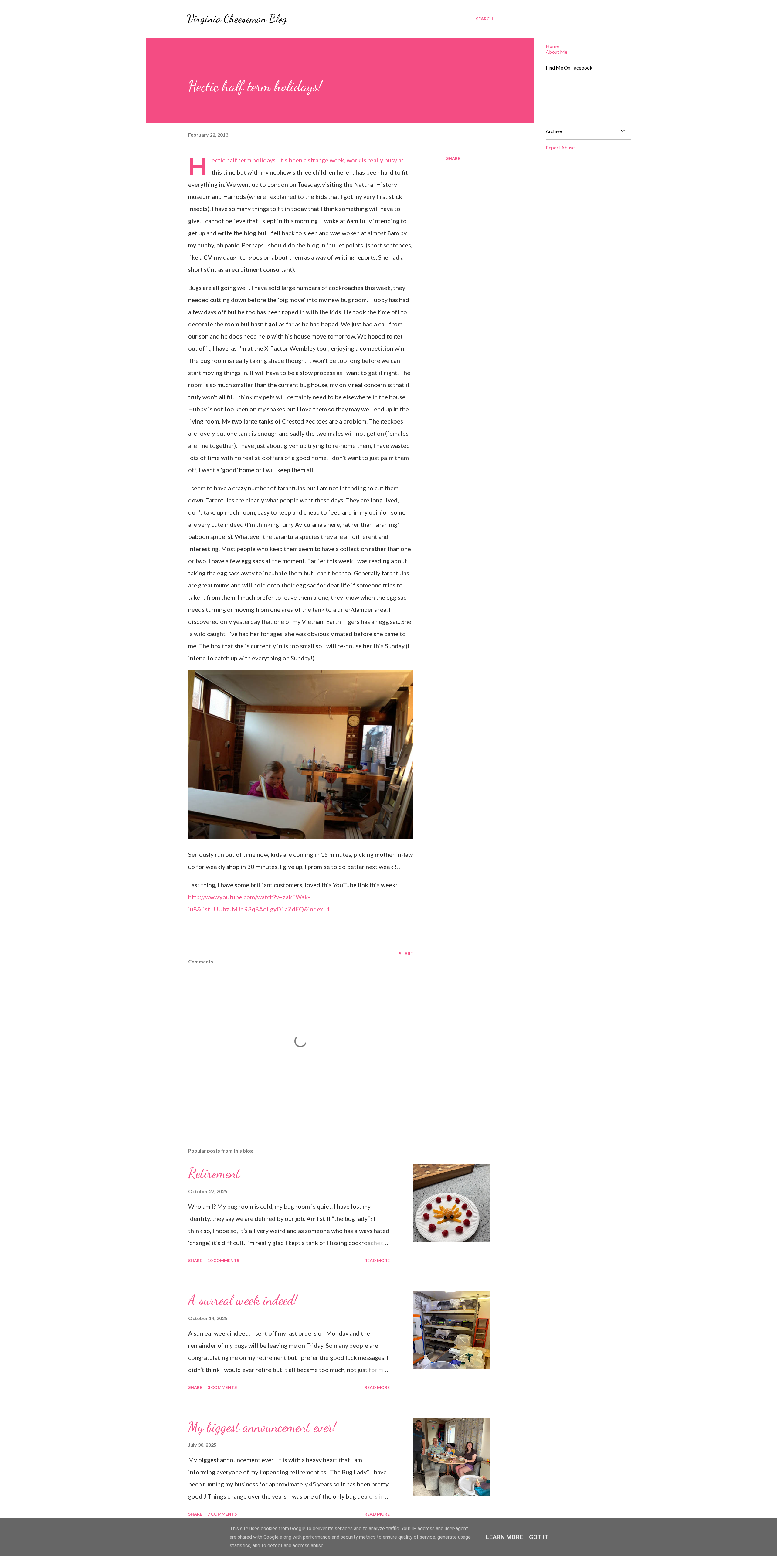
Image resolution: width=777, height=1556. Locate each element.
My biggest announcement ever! (262, 1427)
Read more (377, 1260)
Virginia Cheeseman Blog (237, 18)
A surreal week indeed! (242, 1300)
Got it (538, 1537)
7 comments (222, 1514)
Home (552, 46)
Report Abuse (560, 147)
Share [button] (453, 158)
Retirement (214, 1173)
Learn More (504, 1537)
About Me (556, 52)
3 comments (222, 1387)
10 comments (223, 1260)
